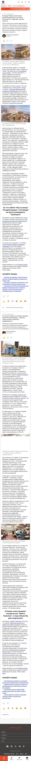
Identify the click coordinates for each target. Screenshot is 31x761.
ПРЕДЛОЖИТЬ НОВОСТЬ (15, 727)
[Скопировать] (11, 40)
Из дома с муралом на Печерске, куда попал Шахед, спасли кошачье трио (15, 283)
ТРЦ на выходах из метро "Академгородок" (14, 220)
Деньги (21, 753)
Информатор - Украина (9, 753)
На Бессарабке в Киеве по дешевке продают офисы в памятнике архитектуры (14, 696)
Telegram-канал (22, 264)
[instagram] (11, 746)
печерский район (9, 307)
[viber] (23, 746)
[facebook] (7, 746)
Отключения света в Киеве (18, 9)
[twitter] (15, 746)
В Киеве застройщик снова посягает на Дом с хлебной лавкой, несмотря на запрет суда (14, 279)
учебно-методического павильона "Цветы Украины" (13, 624)
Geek (17, 753)
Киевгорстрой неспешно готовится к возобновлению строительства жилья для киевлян (15, 686)
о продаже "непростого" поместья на (14, 395)
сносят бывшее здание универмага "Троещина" (13, 245)
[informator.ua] (3, 2)
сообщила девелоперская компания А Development (13, 90)
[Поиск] (25, 2)
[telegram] (19, 746)
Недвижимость (5, 714)
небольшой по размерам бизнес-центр (13, 650)
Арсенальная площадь (18, 307)
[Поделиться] (7, 40)
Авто (26, 753)
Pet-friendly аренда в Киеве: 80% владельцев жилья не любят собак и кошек (14, 691)
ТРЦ (3, 307)
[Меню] (29, 2)
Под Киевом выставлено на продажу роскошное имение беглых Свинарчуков (15, 681)
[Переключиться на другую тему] (22, 2)
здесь (8, 270)
